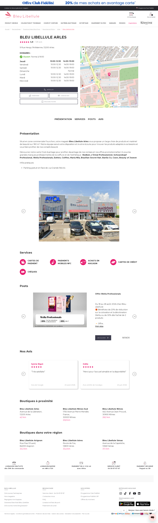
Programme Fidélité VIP (90, 496)
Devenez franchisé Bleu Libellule (16, 502)
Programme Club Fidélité (90, 493)
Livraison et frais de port (51, 502)
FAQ (44, 499)
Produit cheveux (11, 23)
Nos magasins (9, 496)
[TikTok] (125, 495)
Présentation (63, 119)
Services (80, 119)
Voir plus (99, 326)
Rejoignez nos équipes (13, 499)
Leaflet (115, 107)
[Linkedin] (139, 495)
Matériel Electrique (68, 23)
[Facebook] (130, 495)
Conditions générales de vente (25, 514)
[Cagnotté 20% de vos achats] (79, 3)
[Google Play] (127, 506)
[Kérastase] (146, 23)
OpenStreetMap (125, 107)
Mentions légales (9, 514)
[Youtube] (134, 495)
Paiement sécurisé (50, 506)
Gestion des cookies (58, 514)
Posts (92, 119)
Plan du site (85, 514)
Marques (112, 23)
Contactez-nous (49, 496)
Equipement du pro (98, 23)
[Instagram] (120, 495)
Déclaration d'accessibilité (73, 514)
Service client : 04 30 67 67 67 (53, 493)
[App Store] (143, 506)
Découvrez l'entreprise (13, 493)
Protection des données (43, 514)
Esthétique (83, 23)
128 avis (38, 42)
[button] (109, 74)
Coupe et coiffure (51, 23)
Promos (122, 23)
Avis (100, 119)
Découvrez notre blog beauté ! (16, 506)
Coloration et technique (31, 23)
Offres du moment (88, 499)
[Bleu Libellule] (22, 15)
